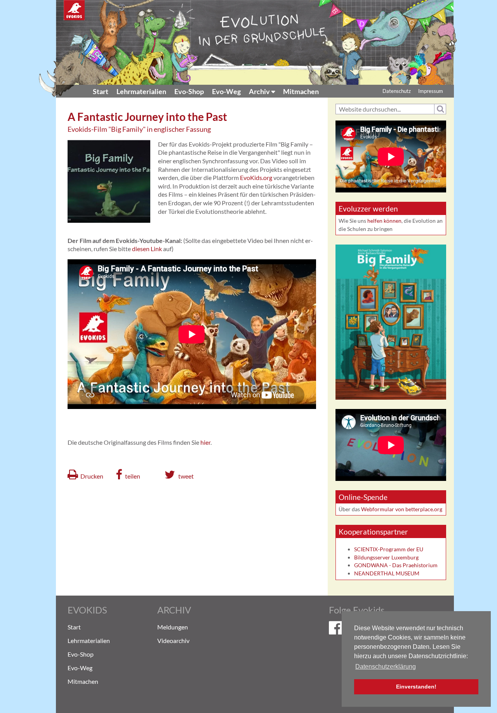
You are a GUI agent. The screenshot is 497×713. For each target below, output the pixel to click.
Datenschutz (396, 91)
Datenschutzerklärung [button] (385, 666)
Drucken (91, 476)
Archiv (259, 91)
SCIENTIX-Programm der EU (388, 549)
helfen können (384, 220)
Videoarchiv (173, 640)
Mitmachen (301, 91)
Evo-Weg (226, 91)
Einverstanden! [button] (416, 686)
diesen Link (147, 248)
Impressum (430, 91)
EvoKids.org (256, 177)
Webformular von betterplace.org (401, 509)
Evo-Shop (189, 91)
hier (205, 442)
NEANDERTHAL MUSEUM (386, 573)
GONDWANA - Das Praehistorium (396, 565)
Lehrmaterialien (141, 91)
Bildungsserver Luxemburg (386, 557)
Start (100, 91)
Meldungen (172, 627)
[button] (128, 474)
